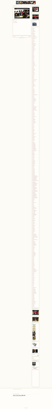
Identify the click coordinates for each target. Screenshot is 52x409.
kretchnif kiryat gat (33, 108)
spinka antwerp (33, 252)
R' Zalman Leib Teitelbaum (34, 191)
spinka (32, 251)
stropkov (33, 259)
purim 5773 (33, 169)
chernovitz (33, 64)
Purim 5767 (33, 168)
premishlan (33, 165)
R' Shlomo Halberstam (34, 187)
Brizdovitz (33, 60)
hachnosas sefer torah (34, 79)
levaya (32, 123)
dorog (32, 71)
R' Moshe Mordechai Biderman (34, 183)
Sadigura (33, 206)
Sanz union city (33, 215)
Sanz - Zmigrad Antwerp (34, 210)
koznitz (33, 104)
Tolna (32, 272)
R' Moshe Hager (33, 182)
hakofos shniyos (33, 80)
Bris (32, 59)
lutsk (32, 128)
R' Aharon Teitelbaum (34, 177)
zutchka (33, 305)
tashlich (33, 263)
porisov (33, 164)
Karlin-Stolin (33, 91)
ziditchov (33, 300)
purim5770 (33, 173)
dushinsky (33, 72)
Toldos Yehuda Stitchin (34, 271)
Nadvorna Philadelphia (34, 148)
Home (22, 36)
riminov (33, 203)
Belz (32, 40)
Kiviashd (33, 95)
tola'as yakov (33, 268)
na (32, 141)
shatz (32, 224)
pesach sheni (33, 160)
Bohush (33, 51)
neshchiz (33, 152)
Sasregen (33, 216)
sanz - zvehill (33, 212)
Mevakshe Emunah (33, 133)
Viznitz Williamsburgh (34, 292)
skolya (32, 240)
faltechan (33, 75)
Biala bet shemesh (33, 43)
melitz (32, 132)
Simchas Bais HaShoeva (34, 239)
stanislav (33, 256)
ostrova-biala (33, 157)
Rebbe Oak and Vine (34, 202)
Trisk (32, 276)
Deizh (32, 67)
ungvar (32, 279)
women (33, 295)
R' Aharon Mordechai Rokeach (34, 176)
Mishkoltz (33, 137)
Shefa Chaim (33, 228)
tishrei (32, 267)
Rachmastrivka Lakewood (34, 194)
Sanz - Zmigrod (33, 211)
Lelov (32, 115)
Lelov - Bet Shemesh (34, 116)
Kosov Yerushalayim (34, 100)
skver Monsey (33, 247)
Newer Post (14, 36)
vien (32, 284)
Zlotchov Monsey (33, 303)
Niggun (33, 153)
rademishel (33, 199)
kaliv (32, 88)
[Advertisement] (34, 378)
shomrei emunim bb (34, 235)
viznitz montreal (33, 291)
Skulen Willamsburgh (34, 244)
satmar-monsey (33, 218)
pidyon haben (33, 161)
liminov (33, 124)
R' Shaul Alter (33, 186)
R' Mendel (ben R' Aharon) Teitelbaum (35, 180)
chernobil (33, 63)
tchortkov (33, 264)
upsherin (33, 280)
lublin (32, 127)
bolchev (33, 52)
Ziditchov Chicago (33, 301)
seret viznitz (33, 223)
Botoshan (33, 56)
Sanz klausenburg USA (34, 214)
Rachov (33, 198)
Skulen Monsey (33, 243)
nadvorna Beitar (33, 145)
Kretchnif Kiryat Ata (33, 107)
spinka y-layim (33, 255)
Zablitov (33, 299)
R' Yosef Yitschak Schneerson (34, 190)
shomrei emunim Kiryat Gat (34, 236)
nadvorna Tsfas (33, 149)
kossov (33, 103)
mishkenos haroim (33, 136)
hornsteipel (33, 84)
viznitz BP (33, 288)
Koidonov (33, 96)
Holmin (33, 83)
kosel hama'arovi (33, 99)
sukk (32, 260)
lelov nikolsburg (33, 119)
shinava (33, 232)
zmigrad (33, 304)
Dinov (32, 68)
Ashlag (33, 34)
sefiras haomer (33, 220)
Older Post (30, 36)
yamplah (33, 296)
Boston (33, 55)
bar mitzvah (33, 35)
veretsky (33, 283)
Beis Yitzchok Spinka (34, 38)
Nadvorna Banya (33, 144)
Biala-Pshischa (33, 44)
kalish (32, 87)
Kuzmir (33, 112)
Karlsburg (33, 92)
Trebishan (33, 275)
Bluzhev (33, 48)
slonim (32, 248)
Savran (33, 219)
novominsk (33, 156)
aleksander (33, 30)
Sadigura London (33, 207)
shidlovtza (33, 231)
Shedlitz (33, 227)
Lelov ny (33, 120)
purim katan (33, 172)
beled (32, 39)
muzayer (33, 140)
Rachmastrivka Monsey (34, 195)
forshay (33, 76)
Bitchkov (33, 47)
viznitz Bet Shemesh (34, 287)
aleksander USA (33, 31)
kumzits (33, 111)
